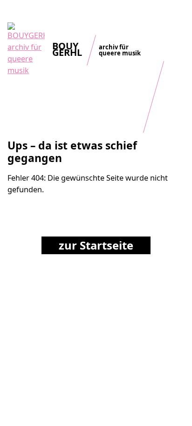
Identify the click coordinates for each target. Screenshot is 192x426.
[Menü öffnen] (178, 16)
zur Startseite (96, 245)
